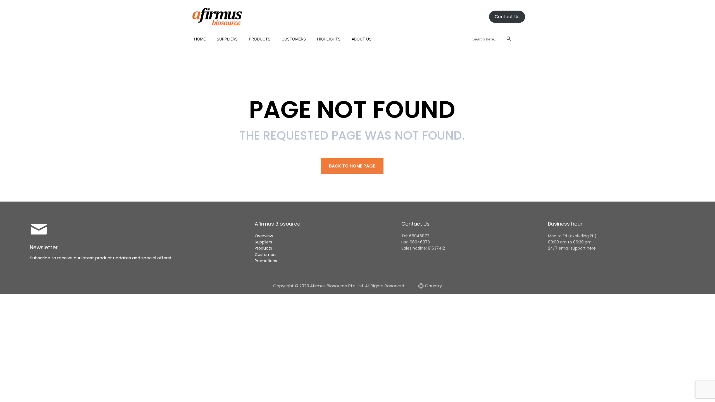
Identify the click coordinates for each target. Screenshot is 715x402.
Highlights (328, 39)
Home (200, 39)
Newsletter (44, 247)
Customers (294, 39)
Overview (264, 236)
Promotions (266, 261)
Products (259, 39)
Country (433, 286)
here (591, 248)
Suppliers (227, 39)
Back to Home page (352, 166)
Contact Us (507, 16)
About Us (361, 39)
